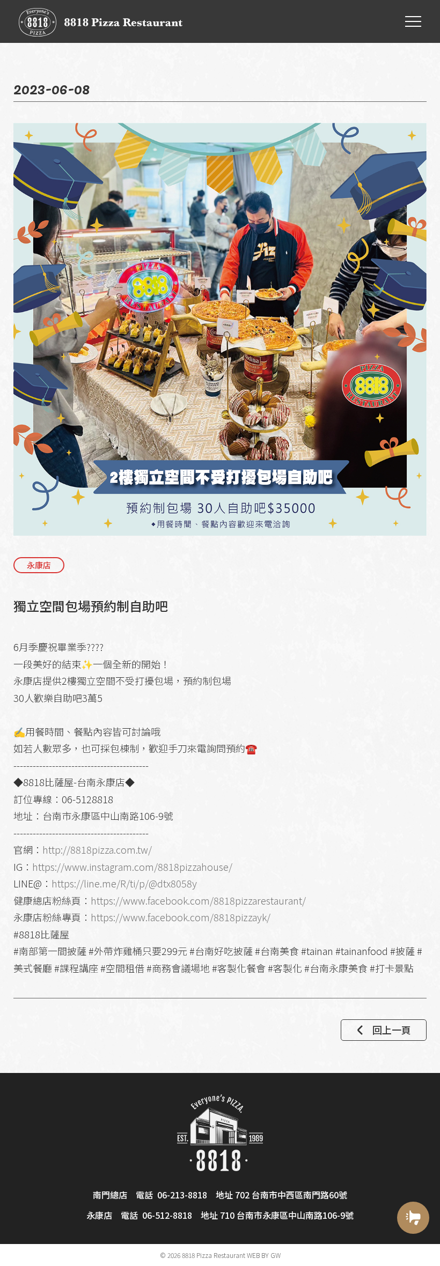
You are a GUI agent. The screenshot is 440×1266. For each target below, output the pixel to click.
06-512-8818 (167, 1215)
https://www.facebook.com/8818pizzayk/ (180, 917)
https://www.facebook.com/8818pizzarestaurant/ (198, 900)
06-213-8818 (182, 1194)
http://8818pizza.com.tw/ (97, 849)
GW (275, 1255)
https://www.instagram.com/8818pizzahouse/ (132, 866)
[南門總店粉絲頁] (413, 1251)
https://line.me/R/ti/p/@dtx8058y (124, 883)
